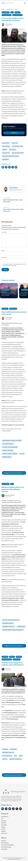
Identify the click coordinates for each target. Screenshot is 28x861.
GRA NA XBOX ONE (17, 153)
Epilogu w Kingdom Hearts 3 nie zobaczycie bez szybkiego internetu (12, 489)
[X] (17, 808)
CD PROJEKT (6, 146)
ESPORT (3, 829)
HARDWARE (4, 656)
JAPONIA (5, 749)
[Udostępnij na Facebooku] (2, 167)
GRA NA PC (12, 149)
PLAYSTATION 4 (7, 755)
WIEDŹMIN (5, 159)
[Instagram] (6, 808)
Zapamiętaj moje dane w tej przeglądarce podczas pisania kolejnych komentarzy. (14, 264)
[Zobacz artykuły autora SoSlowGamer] (2, 24)
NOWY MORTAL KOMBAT (9, 453)
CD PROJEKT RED (17, 146)
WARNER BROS (6, 457)
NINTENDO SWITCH (8, 752)
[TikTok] (13, 808)
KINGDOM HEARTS (8, 623)
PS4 (15, 755)
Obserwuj (14, 132)
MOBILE (3, 827)
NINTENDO (19, 656)
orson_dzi (7, 668)
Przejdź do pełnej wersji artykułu (13, 473)
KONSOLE (17, 12)
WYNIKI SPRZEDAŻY (16, 759)
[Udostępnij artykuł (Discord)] (16, 167)
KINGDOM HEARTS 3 (8, 626)
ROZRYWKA (5, 308)
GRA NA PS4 (6, 153)
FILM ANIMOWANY (8, 443)
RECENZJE (3, 823)
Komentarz (4, 232)
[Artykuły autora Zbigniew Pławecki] (2, 495)
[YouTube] (9, 808)
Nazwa (3, 250)
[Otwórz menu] (25, 3)
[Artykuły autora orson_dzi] (2, 669)
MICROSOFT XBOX (6, 14)
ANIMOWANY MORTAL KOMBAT (11, 440)
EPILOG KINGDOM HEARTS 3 (11, 620)
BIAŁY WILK (6, 143)
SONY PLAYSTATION (17, 14)
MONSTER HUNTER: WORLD (10, 156)
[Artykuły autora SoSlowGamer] (5, 189)
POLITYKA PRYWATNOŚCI (7, 845)
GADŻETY (3, 831)
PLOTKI (22, 453)
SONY (21, 755)
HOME (2, 9)
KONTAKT (3, 840)
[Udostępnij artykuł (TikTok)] (9, 167)
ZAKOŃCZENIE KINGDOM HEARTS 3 (13, 629)
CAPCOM (15, 143)
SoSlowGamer (8, 24)
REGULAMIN (4, 849)
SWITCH (4, 759)
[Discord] (20, 808)
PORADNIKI (4, 825)
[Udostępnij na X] (12, 167)
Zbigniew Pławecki (9, 495)
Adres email (4, 257)
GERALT (4, 149)
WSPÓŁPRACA (5, 843)
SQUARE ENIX (21, 626)
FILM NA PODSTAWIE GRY (10, 447)
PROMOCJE (4, 833)
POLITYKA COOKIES (6, 847)
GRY (12, 12)
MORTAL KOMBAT (7, 450)
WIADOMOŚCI (13, 308)
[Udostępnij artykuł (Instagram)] (6, 167)
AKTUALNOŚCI (10, 9)
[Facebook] (2, 808)
